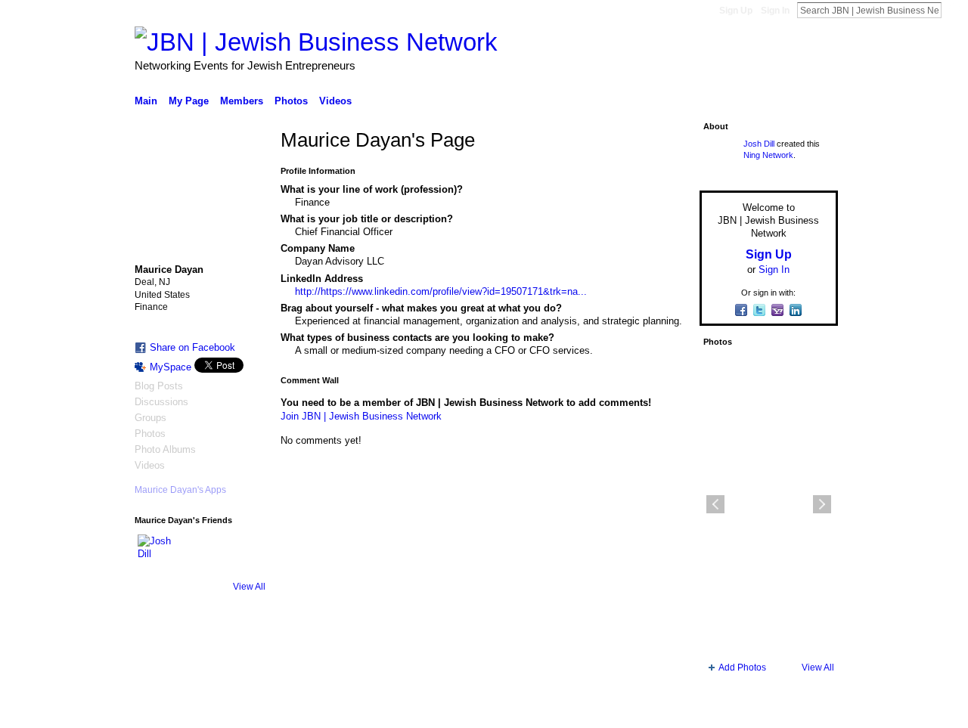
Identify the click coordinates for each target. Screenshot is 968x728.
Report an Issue (726, 710)
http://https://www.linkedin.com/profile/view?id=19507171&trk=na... (441, 291)
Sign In (775, 10)
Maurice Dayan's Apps (180, 490)
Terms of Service (804, 710)
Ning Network (768, 155)
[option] (769, 504)
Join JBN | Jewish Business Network (361, 416)
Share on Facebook (192, 347)
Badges (666, 710)
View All (249, 586)
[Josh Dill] (156, 552)
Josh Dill (758, 143)
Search (954, 10)
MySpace (170, 367)
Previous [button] (715, 504)
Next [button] (822, 504)
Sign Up (735, 10)
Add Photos (742, 667)
